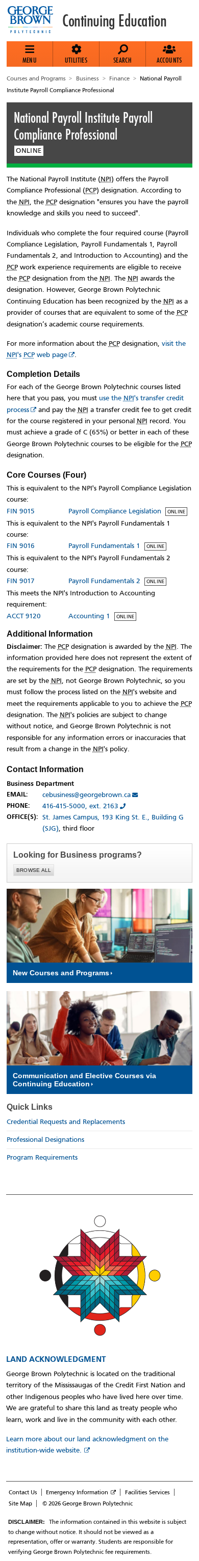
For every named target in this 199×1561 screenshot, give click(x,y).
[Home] (34, 20)
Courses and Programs (36, 78)
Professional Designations (45, 1139)
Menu (29, 60)
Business (87, 78)
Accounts (169, 60)
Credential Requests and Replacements (66, 1121)
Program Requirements (42, 1157)
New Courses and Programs (61, 973)
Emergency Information (77, 1492)
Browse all (34, 870)
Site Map (20, 1503)
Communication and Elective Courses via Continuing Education (84, 1080)
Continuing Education (114, 21)
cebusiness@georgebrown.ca (86, 794)
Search (122, 60)
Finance (119, 78)
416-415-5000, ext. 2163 (80, 806)
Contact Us (23, 1492)
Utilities (76, 60)
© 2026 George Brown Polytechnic (87, 1503)
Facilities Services (147, 1492)
